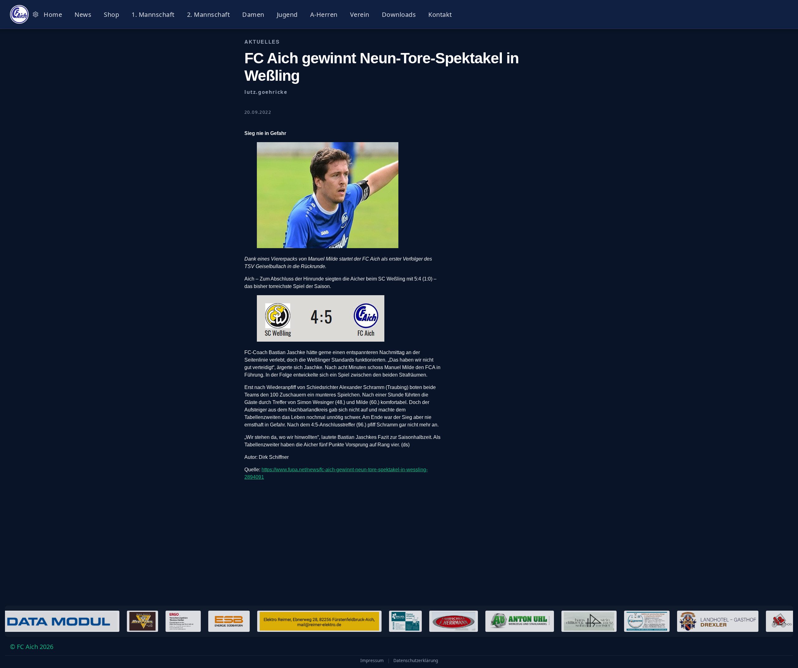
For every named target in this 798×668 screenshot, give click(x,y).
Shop (111, 14)
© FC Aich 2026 (31, 646)
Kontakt (440, 14)
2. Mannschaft (208, 14)
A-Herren (324, 14)
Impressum (372, 660)
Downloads (399, 14)
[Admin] (35, 14)
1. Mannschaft (153, 14)
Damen (253, 14)
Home (53, 14)
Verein (359, 14)
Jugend (287, 14)
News (83, 14)
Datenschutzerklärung (415, 660)
